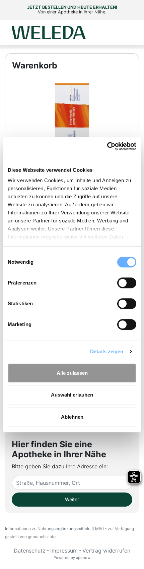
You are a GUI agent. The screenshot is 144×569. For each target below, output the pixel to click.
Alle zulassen (72, 373)
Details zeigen (106, 351)
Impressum (64, 550)
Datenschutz (30, 550)
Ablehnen (72, 417)
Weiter (72, 499)
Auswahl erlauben (72, 395)
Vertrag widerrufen (106, 550)
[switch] (126, 282)
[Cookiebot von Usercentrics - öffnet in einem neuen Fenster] (107, 146)
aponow (83, 557)
